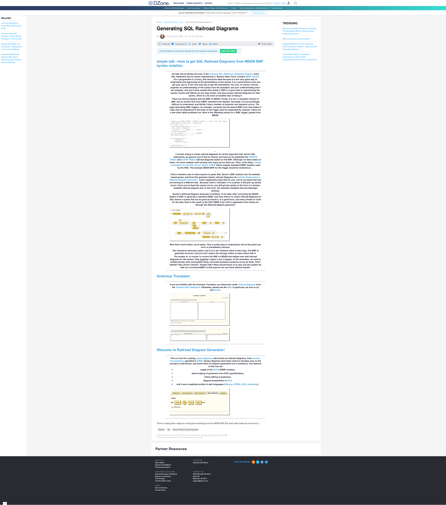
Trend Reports (194, 3)
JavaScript (252, 384)
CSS (244, 384)
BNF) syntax (253, 76)
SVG (230, 380)
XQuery (228, 384)
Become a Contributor (163, 476)
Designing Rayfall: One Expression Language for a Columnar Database (11, 47)
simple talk (166, 61)
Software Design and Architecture (215, 8)
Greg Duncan (171, 36)
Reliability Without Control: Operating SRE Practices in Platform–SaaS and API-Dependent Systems (299, 47)
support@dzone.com (200, 481)
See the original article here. (213, 435)
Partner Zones (276, 8)
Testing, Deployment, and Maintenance (253, 8)
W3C (215, 369)
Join (284, 3)
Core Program (160, 478)
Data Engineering (193, 8)
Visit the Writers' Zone (163, 481)
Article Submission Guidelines (166, 474)
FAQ (229, 287)
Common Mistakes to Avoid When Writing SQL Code (11, 26)
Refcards (178, 3)
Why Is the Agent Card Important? (296, 39)
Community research (162, 467)
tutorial (216, 289)
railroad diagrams (247, 284)
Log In (277, 3)
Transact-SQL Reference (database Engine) (231, 73)
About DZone (159, 462)
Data (181, 22)
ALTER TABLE (189, 159)
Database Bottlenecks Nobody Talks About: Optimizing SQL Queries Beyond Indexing (11, 58)
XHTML (236, 384)
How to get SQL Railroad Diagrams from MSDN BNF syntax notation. (210, 63)
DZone (159, 22)
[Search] (295, 3)
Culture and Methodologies (174, 8)
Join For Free (228, 51)
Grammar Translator (173, 275)
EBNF (200, 360)
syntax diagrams (204, 358)
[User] (288, 3)
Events (208, 3)
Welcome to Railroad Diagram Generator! (191, 349)
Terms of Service (161, 488)
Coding (233, 8)
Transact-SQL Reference (188, 287)
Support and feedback (163, 465)
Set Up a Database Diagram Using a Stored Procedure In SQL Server (11, 36)
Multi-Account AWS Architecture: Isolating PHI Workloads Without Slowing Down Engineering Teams (299, 31)
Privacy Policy (160, 490)
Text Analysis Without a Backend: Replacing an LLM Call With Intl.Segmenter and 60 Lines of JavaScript (299, 57)
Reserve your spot (259, 13)
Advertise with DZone (200, 462)
